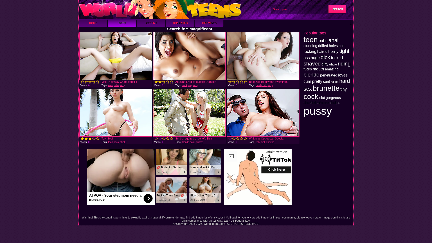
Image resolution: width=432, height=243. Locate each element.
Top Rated (180, 23)
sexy (122, 85)
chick (123, 142)
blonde (185, 142)
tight (258, 142)
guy (190, 85)
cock (184, 85)
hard (258, 85)
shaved (270, 142)
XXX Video (209, 23)
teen (110, 85)
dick (263, 142)
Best (122, 23)
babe (116, 85)
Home (93, 23)
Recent (151, 23)
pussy (199, 142)
